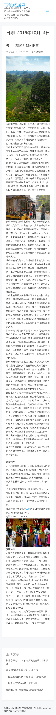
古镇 (28, 508)
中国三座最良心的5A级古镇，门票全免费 (26, 676)
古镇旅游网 (15, 4)
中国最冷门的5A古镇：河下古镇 (21, 683)
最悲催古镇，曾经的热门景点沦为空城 (24, 689)
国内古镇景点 (37, 51)
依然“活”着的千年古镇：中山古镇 (22, 670)
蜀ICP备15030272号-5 (15, 711)
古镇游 (12, 51)
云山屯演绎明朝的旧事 (22, 45)
